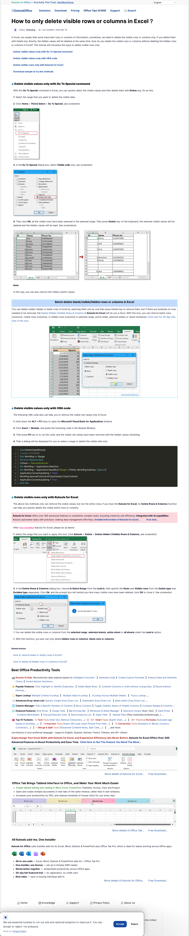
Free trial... (152, 519)
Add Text (55, 719)
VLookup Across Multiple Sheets (109, 695)
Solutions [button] (45, 10)
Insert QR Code (72, 723)
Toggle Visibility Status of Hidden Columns (116, 705)
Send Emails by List (81, 714)
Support (115, 10)
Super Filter (102, 714)
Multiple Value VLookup (75, 695)
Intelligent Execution (84, 677)
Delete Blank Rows (87, 686)
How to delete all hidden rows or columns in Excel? (40, 661)
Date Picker (164, 710)
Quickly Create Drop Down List (61, 700)
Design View (58, 710)
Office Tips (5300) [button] (95, 10)
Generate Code (107, 677)
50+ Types (99, 719)
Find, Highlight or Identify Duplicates (54, 686)
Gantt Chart (116, 719)
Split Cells (94, 727)
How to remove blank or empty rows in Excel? (37, 655)
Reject (134, 924)
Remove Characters (71, 719)
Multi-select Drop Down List (130, 700)
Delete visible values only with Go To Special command (43, 51)
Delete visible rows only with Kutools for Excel (38, 65)
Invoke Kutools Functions (39, 681)
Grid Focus (42, 710)
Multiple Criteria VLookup (45, 695)
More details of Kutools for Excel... (124, 774)
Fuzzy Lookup (138, 695)
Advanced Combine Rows (74, 727)
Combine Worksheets (28, 714)
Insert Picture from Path (93, 723)
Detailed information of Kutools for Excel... (117, 519)
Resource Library (132, 710)
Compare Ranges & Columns (157, 705)
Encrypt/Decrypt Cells (55, 714)
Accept (120, 924)
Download (61, 10)
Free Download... (158, 774)
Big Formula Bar (77, 710)
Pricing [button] (75, 10)
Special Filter (119, 714)
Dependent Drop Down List (96, 700)
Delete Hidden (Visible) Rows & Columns (62, 313)
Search (132, 10)
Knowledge (48, 902)
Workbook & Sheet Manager (104, 710)
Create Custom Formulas (131, 677)
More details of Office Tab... (128, 830)
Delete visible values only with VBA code (35, 58)
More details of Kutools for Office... (124, 880)
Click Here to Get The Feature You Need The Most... (110, 742)
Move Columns (83, 705)
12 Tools (42, 719)
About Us (129, 902)
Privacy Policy (101, 902)
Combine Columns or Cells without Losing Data (127, 686)
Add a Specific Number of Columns (54, 705)
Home (23, 902)
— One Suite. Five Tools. (42, 2)
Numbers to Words (148, 723)
